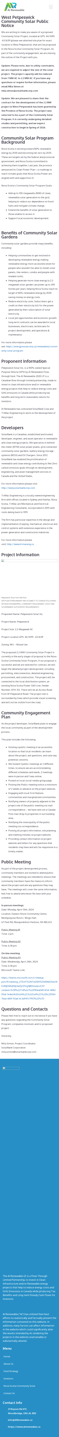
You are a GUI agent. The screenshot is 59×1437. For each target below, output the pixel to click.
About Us (8, 1363)
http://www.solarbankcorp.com (18, 487)
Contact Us (9, 1393)
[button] (51, 7)
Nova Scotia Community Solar (19, 1385)
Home (7, 1356)
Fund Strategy (11, 1371)
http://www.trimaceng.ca (20, 544)
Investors (8, 1378)
